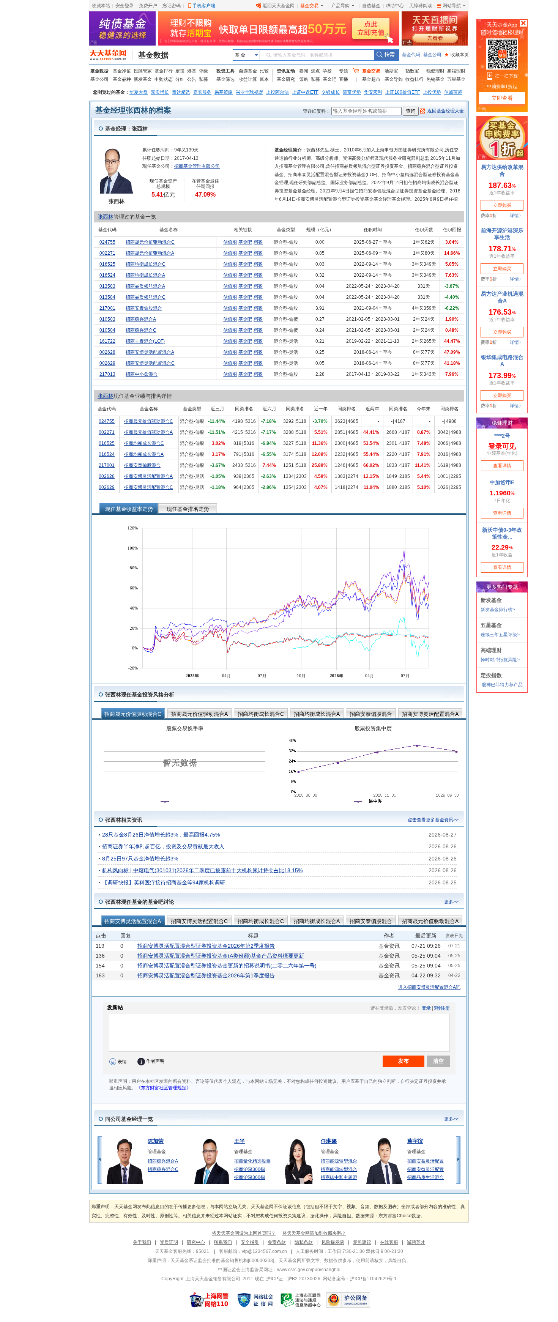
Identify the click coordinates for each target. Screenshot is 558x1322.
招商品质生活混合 (425, 1177)
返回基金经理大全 (445, 110)
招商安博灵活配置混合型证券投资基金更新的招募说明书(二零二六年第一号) (227, 966)
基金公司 (432, 54)
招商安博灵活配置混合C (150, 363)
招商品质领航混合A (145, 286)
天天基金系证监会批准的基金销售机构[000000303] (222, 1260)
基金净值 (122, 71)
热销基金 (435, 79)
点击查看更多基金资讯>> (433, 820)
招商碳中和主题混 (339, 1177)
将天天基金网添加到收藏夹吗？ (314, 1233)
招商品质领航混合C (146, 297)
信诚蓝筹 (453, 92)
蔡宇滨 (415, 1141)
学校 (327, 71)
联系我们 (223, 1242)
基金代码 (411, 54)
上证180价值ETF (402, 92)
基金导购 (394, 79)
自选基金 (371, 5)
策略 (303, 79)
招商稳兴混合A (141, 319)
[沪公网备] (348, 1300)
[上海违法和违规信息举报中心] (301, 1300)
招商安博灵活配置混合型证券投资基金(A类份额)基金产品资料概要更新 (220, 956)
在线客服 (389, 1242)
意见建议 (362, 1242)
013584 (107, 297)
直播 (343, 79)
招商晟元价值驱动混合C (150, 242)
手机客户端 (203, 5)
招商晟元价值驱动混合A (150, 253)
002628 (107, 352)
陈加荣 (156, 1141)
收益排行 (414, 79)
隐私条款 (304, 1242)
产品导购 (340, 5)
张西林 (105, 217)
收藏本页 (457, 54)
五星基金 (456, 79)
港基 (191, 71)
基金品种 (122, 79)
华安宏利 (373, 92)
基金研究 (286, 79)
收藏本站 (101, 5)
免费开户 (148, 5)
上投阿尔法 (277, 92)
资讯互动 (286, 71)
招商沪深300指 (249, 1169)
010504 (107, 330)
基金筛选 (225, 79)
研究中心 (196, 1242)
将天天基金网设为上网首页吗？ (244, 1233)
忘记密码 (171, 5)
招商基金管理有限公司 (197, 166)
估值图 (230, 242)
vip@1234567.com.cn (264, 1251)
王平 (239, 1141)
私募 (203, 79)
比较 (264, 71)
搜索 (386, 55)
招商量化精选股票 (252, 1161)
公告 (191, 79)
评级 (203, 71)
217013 (107, 374)
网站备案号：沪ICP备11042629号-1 (360, 1278)
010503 (107, 319)
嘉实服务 (202, 92)
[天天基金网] (111, 55)
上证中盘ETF (305, 92)
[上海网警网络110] (209, 1300)
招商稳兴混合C (141, 330)
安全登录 (124, 5)
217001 (107, 308)
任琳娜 (329, 1141)
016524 (107, 275)
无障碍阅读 (420, 5)
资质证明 (169, 1242)
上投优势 (432, 92)
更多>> (451, 901)
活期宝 (391, 71)
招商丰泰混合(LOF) (145, 341)
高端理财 (456, 71)
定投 (179, 71)
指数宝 (412, 71)
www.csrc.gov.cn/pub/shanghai (308, 1269)
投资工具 (225, 71)
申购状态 (163, 79)
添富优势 (352, 92)
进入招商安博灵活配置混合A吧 (429, 987)
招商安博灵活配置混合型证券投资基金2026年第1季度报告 (206, 975)
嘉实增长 (160, 92)
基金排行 (163, 71)
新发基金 (143, 79)
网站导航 (452, 5)
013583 (107, 286)
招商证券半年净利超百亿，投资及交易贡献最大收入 (163, 846)
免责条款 (277, 1242)
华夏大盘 (138, 92)
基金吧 (329, 79)
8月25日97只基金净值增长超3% (140, 859)
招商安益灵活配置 (425, 1161)
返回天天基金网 (279, 5)
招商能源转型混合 (339, 1161)
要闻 (303, 71)
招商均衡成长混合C (146, 264)
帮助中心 (395, 5)
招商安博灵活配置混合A (150, 352)
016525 (107, 264)
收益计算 (248, 79)
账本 (264, 79)
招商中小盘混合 (142, 374)
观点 (315, 71)
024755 (107, 242)
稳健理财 (435, 71)
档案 (258, 242)
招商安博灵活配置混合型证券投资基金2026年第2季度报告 (206, 946)
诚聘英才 (416, 1242)
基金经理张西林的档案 (133, 110)
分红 (179, 79)
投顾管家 (143, 71)
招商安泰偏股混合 (144, 308)
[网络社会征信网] (255, 1300)
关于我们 (142, 1242)
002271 (107, 253)
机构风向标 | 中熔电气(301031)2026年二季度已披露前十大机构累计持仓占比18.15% (202, 870)
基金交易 (309, 5)
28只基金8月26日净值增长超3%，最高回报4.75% (161, 835)
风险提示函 (333, 1242)
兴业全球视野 (249, 92)
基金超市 (371, 79)
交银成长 (331, 92)
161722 (107, 341)
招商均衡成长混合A (145, 275)
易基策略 (223, 92)
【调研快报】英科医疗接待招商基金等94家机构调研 (163, 882)
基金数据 (153, 55)
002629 (107, 363)
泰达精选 (181, 92)
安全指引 (250, 1242)
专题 (343, 71)
